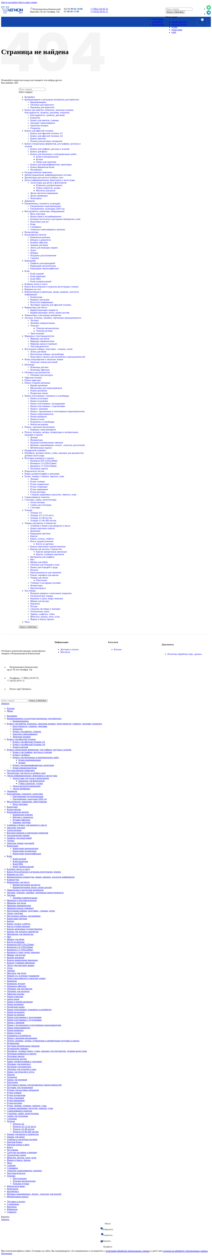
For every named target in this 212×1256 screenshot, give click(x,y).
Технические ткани (39, 611)
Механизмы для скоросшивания (46, 388)
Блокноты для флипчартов (31, 781)
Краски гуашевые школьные (50, 554)
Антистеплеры (37, 502)
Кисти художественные (41, 541)
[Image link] (15, 643)
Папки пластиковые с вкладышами (47, 403)
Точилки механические (24, 1181)
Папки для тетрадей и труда (44, 567)
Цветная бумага (38, 588)
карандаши (176, 29)
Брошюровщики (21, 721)
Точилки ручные (21, 1183)
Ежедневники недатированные (28, 796)
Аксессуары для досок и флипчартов (31, 778)
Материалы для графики (42, 557)
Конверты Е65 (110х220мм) (43, 461)
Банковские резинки (23, 814)
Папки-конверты (38, 416)
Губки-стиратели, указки (30, 783)
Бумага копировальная (29, 760)
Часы (27, 622)
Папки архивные (38, 390)
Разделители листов (34, 471)
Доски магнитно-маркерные (27, 786)
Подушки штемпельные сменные (46, 442)
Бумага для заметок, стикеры (27, 731)
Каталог (118, 649)
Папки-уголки (37, 419)
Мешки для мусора (39, 601)
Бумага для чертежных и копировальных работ (36, 757)
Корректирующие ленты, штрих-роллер (32, 887)
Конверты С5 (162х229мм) (43, 466)
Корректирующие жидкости (26, 885)
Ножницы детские (39, 367)
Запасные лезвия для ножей (44, 362)
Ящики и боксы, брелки (42, 619)
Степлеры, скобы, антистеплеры (40, 500)
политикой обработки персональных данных (128, 1251)
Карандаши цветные (40, 533)
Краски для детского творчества (46, 549)
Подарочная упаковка (35, 450)
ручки (174, 27)
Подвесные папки (39, 393)
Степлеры (35, 507)
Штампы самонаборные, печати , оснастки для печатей (57, 445)
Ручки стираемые (38, 487)
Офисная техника (33, 377)
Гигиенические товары (41, 596)
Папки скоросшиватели (42, 414)
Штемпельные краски (41, 448)
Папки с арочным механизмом (40, 427)
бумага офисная (179, 22)
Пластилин (41, 580)
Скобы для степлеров (40, 505)
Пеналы (34, 570)
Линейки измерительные (25, 898)
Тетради (28, 510)
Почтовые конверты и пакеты (39, 458)
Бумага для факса (21, 755)
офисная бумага (179, 24)
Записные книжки (22, 736)
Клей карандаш (20, 861)
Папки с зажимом (39, 409)
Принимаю (6, 1253)
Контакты (65, 652)
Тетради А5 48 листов (41, 518)
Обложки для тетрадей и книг (45, 564)
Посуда (33, 606)
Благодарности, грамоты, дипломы (30, 726)
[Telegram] (209, 14)
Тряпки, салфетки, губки (42, 614)
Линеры (34, 479)
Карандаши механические (25, 848)
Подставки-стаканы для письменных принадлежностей (57, 357)
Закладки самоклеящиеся (25, 734)
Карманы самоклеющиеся (43, 429)
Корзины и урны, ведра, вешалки (46, 598)
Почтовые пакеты (39, 468)
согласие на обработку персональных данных (185, 1251)
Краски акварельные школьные (51, 551)
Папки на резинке (39, 401)
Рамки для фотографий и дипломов (42, 474)
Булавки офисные (21, 820)
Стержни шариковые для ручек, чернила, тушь (53, 494)
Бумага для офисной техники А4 (29, 744)
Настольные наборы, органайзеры (47, 354)
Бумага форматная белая (25, 768)
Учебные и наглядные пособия (45, 583)
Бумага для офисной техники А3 (29, 742)
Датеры (34, 437)
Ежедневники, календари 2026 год (30, 799)
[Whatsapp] (209, 9)
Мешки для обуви (39, 562)
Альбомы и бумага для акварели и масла (50, 525)
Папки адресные (33, 380)
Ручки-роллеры (37, 492)
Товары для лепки (39, 577)
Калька (21, 762)
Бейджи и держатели (23, 817)
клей (173, 32)
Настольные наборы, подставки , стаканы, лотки (49, 349)
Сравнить (11, 1212)
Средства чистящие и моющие (45, 609)
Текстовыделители (39, 346)
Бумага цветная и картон (42, 528)
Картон (33, 536)
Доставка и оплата (69, 649)
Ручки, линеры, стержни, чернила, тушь (44, 476)
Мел (32, 559)
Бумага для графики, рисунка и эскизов (32, 752)
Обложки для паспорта (41, 375)
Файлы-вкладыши (39, 424)
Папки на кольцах (39, 398)
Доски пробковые (21, 788)
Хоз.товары (30, 590)
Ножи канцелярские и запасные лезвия (44, 359)
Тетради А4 (36, 512)
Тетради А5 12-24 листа (42, 515)
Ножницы (29, 364)
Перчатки (35, 603)
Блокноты (17, 729)
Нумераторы (36, 440)
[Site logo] (12, 13)
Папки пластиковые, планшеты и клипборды (47, 396)
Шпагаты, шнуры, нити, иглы (45, 616)
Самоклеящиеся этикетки (37, 497)
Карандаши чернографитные (27, 853)
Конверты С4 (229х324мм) (43, 463)
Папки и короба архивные (37, 383)
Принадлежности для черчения (45, 572)
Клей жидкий (19, 859)
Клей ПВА (18, 864)
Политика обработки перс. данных (184, 654)
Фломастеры (36, 585)
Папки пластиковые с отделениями (47, 406)
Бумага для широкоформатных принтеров (33, 765)
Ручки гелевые (37, 481)
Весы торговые (20, 804)
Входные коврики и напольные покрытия (50, 593)
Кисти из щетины (45, 544)
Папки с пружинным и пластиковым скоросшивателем (57, 411)
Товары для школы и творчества (40, 523)
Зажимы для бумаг (22, 822)
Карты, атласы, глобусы (42, 538)
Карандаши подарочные (24, 851)
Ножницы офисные (40, 370)
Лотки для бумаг (38, 351)
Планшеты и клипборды (42, 422)
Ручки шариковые (39, 489)
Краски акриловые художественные (48, 546)
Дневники (35, 531)
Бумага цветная (20, 747)
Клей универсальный (23, 866)
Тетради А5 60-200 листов (43, 520)
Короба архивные (39, 385)
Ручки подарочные (39, 484)
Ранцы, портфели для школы (44, 575)
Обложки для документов (37, 372)
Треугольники (20, 1178)
